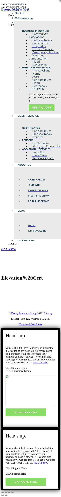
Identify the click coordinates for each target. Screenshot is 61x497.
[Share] (6, 492)
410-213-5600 (40, 362)
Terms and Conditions (30, 324)
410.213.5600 (8, 249)
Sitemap (48, 313)
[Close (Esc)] (2, 492)
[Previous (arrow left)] (2, 495)
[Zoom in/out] (12, 492)
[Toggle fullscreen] (9, 492)
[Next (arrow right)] (6, 495)
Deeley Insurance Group (23, 313)
